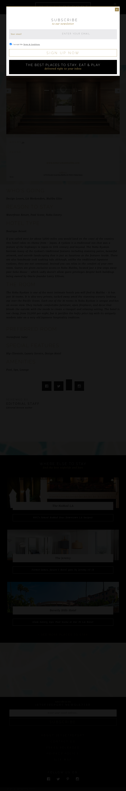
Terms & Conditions (31, 45)
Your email (16, 34)
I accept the (26, 45)
